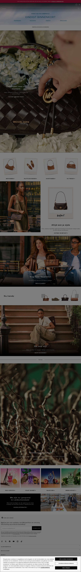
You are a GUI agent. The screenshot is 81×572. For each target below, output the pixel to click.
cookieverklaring (45, 567)
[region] (40, 564)
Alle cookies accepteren (66, 559)
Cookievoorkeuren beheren (66, 563)
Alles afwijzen (66, 568)
